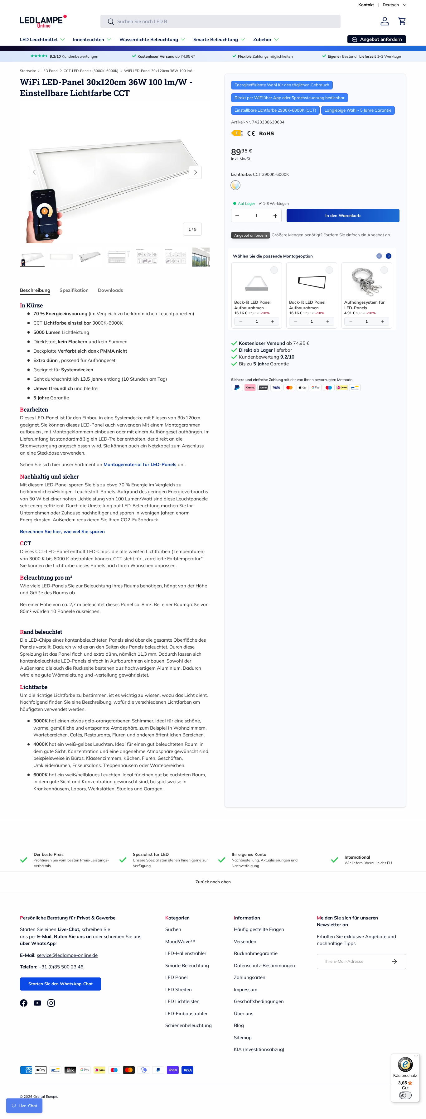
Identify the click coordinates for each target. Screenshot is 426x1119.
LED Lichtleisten (182, 1001)
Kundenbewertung (266, 357)
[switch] (405, 1095)
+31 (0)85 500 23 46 (61, 967)
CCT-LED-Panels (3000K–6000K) (91, 71)
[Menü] (416, 1057)
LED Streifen (178, 989)
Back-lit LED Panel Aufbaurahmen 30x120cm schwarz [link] (308, 305)
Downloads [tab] (110, 290)
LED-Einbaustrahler (186, 1013)
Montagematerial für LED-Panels (140, 464)
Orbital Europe (45, 1096)
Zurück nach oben (213, 881)
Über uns (243, 1013)
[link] (256, 282)
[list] (114, 172)
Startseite (28, 71)
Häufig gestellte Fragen (259, 929)
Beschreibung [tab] (35, 290)
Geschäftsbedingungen (259, 1001)
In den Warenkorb (343, 215)
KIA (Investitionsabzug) (259, 1049)
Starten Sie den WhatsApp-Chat (60, 983)
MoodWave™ (180, 941)
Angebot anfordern (250, 235)
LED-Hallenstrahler (185, 953)
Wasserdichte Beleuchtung (148, 39)
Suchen (173, 929)
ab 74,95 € (274, 343)
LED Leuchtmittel (39, 39)
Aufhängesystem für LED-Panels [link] (364, 305)
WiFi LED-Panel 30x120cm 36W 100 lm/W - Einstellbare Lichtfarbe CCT (159, 71)
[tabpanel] (115, 547)
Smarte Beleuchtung (215, 39)
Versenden (245, 941)
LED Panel (49, 71)
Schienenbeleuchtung (188, 1025)
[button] (402, 21)
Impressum (245, 989)
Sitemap (243, 1037)
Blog (239, 1025)
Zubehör (262, 39)
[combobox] (220, 21)
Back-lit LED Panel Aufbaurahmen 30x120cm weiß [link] (252, 305)
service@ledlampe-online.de (67, 955)
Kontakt (366, 4)
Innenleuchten (88, 39)
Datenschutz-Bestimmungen (264, 965)
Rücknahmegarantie (256, 953)
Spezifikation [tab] (74, 290)
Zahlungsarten (249, 977)
